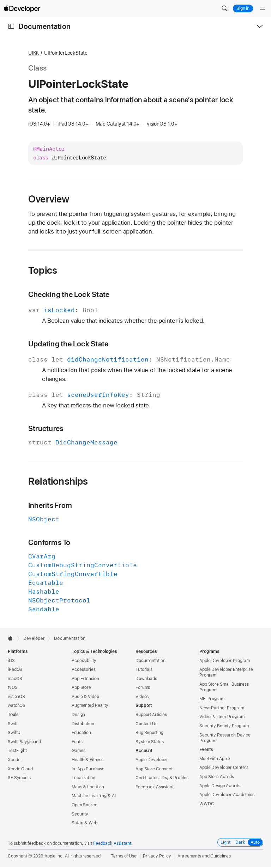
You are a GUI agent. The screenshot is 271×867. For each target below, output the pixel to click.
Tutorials (144, 669)
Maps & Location (88, 786)
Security (80, 814)
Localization (83, 777)
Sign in (242, 8)
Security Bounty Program (224, 725)
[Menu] (262, 8)
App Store (81, 687)
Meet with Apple (214, 758)
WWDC (206, 803)
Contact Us (146, 723)
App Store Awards (216, 776)
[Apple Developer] (22, 8)
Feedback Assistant (155, 786)
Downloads (146, 678)
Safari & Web (84, 822)
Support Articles (151, 714)
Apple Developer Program (224, 660)
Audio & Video (85, 696)
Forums (143, 687)
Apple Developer (152, 759)
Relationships (58, 481)
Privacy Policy (157, 856)
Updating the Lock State (68, 343)
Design (78, 714)
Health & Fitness (87, 759)
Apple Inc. (54, 856)
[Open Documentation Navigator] (11, 26)
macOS (15, 678)
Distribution (83, 723)
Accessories (84, 669)
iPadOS (15, 669)
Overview (49, 199)
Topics (42, 270)
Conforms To (49, 542)
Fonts (77, 741)
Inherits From (50, 505)
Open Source (84, 804)
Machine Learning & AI (93, 795)
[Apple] (12, 638)
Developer (34, 638)
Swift (12, 723)
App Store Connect (154, 768)
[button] (224, 8)
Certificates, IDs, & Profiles (162, 777)
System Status (149, 741)
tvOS (13, 687)
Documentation (44, 26)
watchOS (16, 705)
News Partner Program (221, 707)
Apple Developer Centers (223, 767)
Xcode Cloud (20, 768)
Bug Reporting (149, 732)
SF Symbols (19, 777)
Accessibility (84, 660)
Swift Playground (24, 741)
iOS (11, 660)
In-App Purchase (88, 768)
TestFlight (17, 750)
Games (78, 750)
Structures (45, 428)
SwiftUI (15, 732)
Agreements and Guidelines (204, 856)
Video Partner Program (221, 716)
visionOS (16, 696)
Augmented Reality (90, 705)
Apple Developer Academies (226, 794)
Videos (142, 696)
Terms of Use (124, 856)
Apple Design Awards (219, 785)
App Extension (85, 678)
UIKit (33, 53)
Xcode (14, 759)
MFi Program (211, 698)
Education (81, 732)
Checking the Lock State (68, 294)
